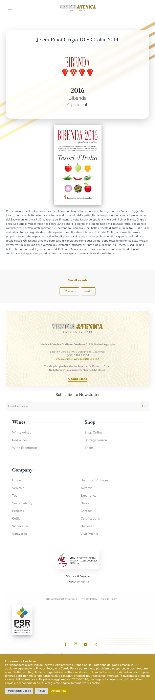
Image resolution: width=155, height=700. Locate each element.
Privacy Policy (89, 599)
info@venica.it (64, 359)
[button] (10, 8)
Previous (70, 291)
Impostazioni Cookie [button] (19, 691)
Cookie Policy (109, 599)
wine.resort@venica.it (86, 359)
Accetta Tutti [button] (58, 691)
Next (87, 291)
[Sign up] (144, 406)
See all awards (77, 280)
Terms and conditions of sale (60, 599)
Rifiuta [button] (41, 691)
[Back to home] (77, 8)
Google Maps (77, 379)
